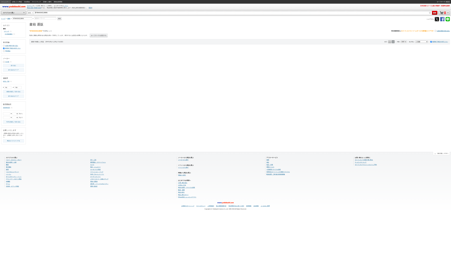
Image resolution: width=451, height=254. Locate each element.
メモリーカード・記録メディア (99, 179)
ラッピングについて (360, 162)
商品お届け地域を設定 (34, 8)
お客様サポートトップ (187, 206)
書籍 (7, 164)
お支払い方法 (182, 185)
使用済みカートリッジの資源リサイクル (278, 172)
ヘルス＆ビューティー (12, 172)
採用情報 (248, 206)
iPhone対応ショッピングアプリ (187, 197)
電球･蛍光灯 (93, 186)
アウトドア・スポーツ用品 (13, 179)
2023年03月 (6, 107)
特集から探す (182, 175)
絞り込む (13, 65)
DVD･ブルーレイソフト (97, 174)
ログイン (30, 6)
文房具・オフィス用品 (12, 186)
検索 (59, 18)
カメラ (92, 164)
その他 (7, 61)
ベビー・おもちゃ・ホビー (13, 160)
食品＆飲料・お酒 (11, 162)
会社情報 (256, 206)
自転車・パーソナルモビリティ (99, 184)
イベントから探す (183, 167)
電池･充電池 (93, 181)
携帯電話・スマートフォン (98, 162)
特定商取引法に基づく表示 (236, 206)
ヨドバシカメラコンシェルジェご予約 (366, 164)
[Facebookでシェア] (442, 21)
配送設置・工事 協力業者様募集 (275, 174)
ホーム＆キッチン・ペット (13, 176)
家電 (7, 169)
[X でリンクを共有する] (437, 21)
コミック (6, 31)
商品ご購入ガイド (183, 194)
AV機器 (8, 181)
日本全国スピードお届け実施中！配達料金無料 (435, 6)
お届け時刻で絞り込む (443, 31)
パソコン (8, 174)
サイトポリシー (200, 206)
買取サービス (270, 167)
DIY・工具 (93, 160)
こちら (66, 6)
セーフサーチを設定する (98, 35)
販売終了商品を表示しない (440, 41)
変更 (90, 8)
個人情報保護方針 (221, 206)
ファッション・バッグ (96, 172)
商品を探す (181, 192)
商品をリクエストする (13, 140)
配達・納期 (181, 190)
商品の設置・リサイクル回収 (186, 187)
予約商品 (7, 51)
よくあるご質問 (265, 206)
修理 (267, 160)
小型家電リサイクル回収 (273, 169)
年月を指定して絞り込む (13, 122)
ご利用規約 (211, 206)
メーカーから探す (183, 160)
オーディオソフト (95, 176)
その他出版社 (8, 34)
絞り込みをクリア (13, 70)
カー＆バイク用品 (95, 169)
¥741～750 (6, 81)
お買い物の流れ (182, 182)
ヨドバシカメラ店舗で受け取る (364, 160)
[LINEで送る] (448, 21)
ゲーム (8, 184)
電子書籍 (8, 167)
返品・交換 (269, 164)
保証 (267, 162)
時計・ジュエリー (95, 167)
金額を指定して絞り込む (13, 91)
